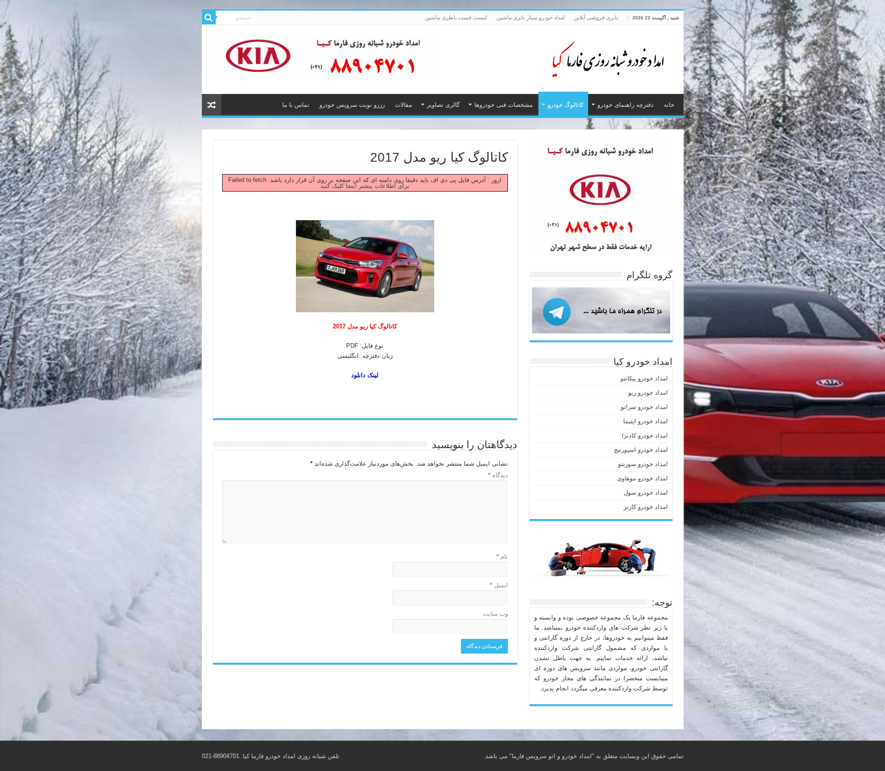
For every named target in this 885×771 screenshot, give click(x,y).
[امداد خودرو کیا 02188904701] (603, 58)
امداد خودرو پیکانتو (644, 378)
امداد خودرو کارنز (646, 506)
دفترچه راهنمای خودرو (625, 104)
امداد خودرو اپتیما (645, 421)
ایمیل (499, 585)
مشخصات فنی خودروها (503, 104)
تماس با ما (295, 104)
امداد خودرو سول (646, 492)
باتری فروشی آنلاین (596, 17)
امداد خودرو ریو (648, 392)
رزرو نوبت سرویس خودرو (352, 104)
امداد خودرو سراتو (644, 406)
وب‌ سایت (495, 613)
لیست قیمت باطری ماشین (456, 17)
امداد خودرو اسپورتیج (641, 449)
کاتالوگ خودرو (566, 104)
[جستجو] (209, 17)
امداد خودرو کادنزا (645, 435)
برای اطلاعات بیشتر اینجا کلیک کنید (364, 185)
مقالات (403, 104)
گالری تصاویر (443, 104)
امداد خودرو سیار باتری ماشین (530, 17)
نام (502, 556)
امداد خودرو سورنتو (643, 464)
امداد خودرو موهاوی (642, 478)
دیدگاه (498, 475)
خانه (669, 104)
